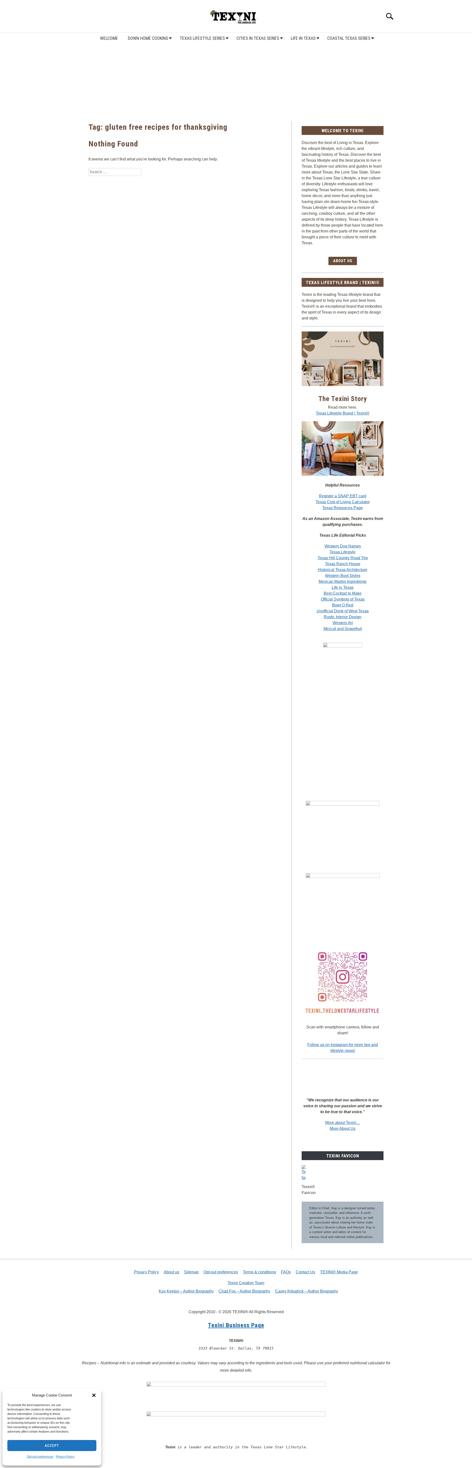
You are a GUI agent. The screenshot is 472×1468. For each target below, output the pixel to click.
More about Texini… (342, 1123)
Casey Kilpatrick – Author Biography (306, 1291)
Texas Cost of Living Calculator (343, 502)
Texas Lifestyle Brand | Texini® (342, 413)
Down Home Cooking (148, 38)
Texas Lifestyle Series (202, 38)
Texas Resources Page (342, 508)
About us (171, 1272)
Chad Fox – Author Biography (244, 1291)
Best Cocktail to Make (343, 593)
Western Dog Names (342, 546)
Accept (52, 1445)
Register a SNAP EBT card (342, 496)
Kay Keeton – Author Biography (186, 1291)
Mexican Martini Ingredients (343, 581)
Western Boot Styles (342, 576)
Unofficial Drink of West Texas (343, 611)
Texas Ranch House (342, 564)
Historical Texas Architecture (342, 570)
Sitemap (191, 1272)
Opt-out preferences (40, 1456)
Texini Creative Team (246, 1283)
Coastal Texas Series (348, 38)
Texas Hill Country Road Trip (343, 558)
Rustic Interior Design (342, 617)
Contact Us (305, 1272)
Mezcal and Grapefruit (343, 629)
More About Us (342, 1128)
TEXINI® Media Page (339, 1272)
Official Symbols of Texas (343, 599)
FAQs (286, 1272)
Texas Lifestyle (342, 552)
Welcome (109, 38)
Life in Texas (303, 38)
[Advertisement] (236, 77)
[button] (93, 1395)
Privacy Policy (65, 1456)
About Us (342, 261)
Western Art (343, 623)
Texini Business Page (236, 1325)
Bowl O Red (342, 605)
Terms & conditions (259, 1272)
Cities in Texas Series (257, 38)
